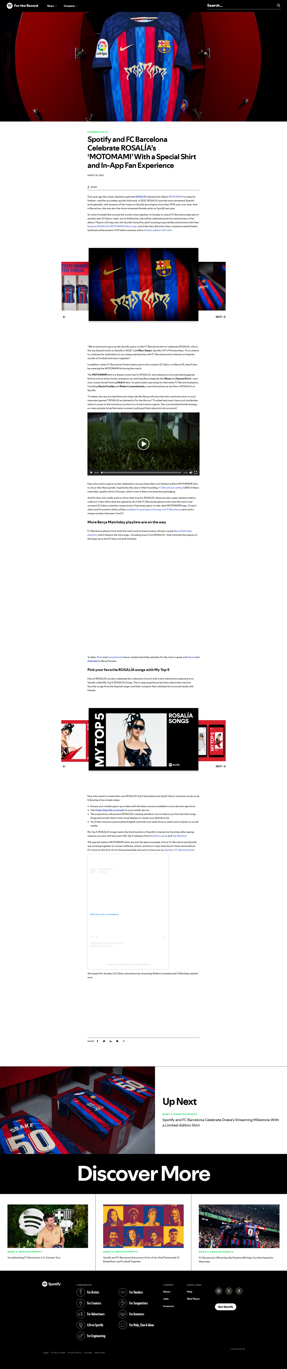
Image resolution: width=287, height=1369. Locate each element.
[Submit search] (277, 5)
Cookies (88, 1352)
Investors (168, 1306)
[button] (143, 444)
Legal (46, 1352)
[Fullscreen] (195, 472)
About (166, 1291)
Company (69, 5)
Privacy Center (58, 1352)
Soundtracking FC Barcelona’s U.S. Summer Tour (33, 1257)
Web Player (193, 1298)
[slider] (141, 472)
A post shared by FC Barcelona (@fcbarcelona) (128, 964)
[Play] (91, 472)
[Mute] (190, 472)
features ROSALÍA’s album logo (112, 226)
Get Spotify (227, 1307)
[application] (143, 444)
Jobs (166, 1298)
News (50, 5)
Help (189, 1291)
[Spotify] (22, 6)
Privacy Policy (74, 1352)
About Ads (99, 1352)
